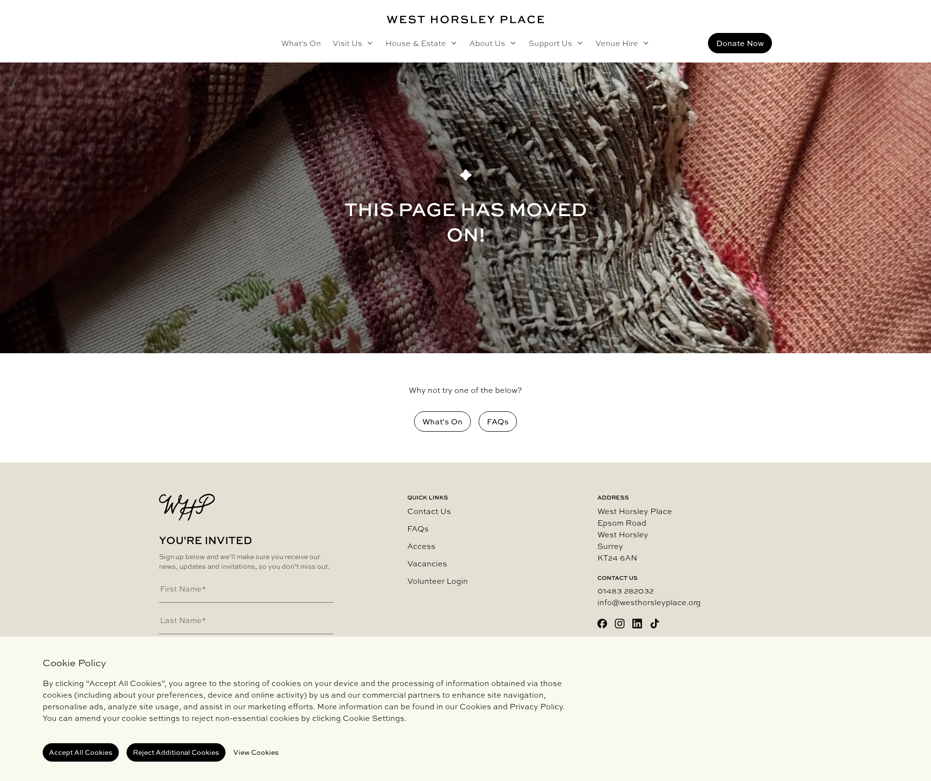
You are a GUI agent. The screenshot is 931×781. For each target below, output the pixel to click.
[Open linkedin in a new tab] (637, 623)
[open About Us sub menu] (511, 43)
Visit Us (347, 43)
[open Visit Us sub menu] (368, 43)
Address (613, 497)
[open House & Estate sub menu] (452, 43)
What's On (301, 43)
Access (421, 546)
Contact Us (429, 511)
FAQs (418, 528)
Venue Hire (616, 43)
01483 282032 (625, 590)
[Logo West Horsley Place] (465, 20)
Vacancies (427, 563)
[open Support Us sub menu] (578, 43)
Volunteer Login (437, 581)
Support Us (550, 43)
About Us (487, 43)
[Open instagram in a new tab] (620, 623)
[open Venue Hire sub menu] (644, 43)
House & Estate (415, 43)
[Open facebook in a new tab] (602, 623)
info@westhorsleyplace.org (649, 602)
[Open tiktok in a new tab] (654, 623)
